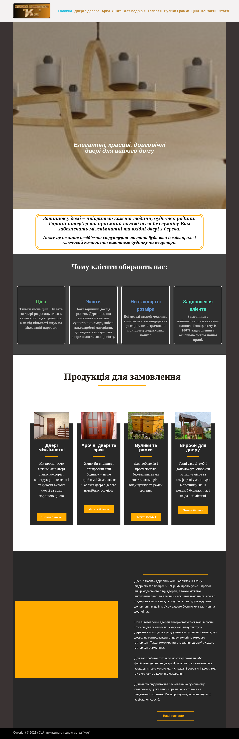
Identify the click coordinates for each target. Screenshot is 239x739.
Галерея (155, 11)
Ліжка (117, 11)
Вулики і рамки (176, 11)
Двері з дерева (87, 11)
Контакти (209, 11)
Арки (106, 11)
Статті (224, 11)
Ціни (195, 11)
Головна (65, 11)
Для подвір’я (135, 11)
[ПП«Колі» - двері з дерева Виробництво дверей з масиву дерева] (31, 10)
